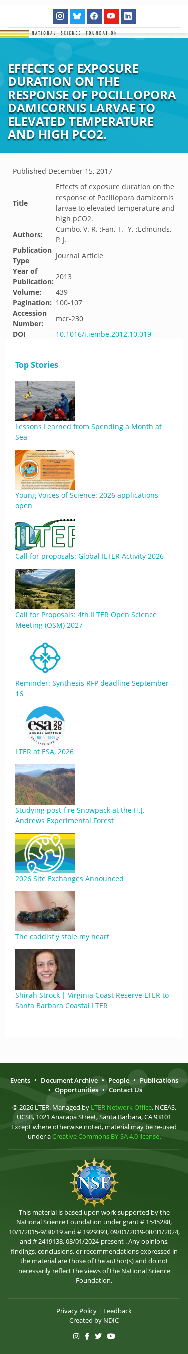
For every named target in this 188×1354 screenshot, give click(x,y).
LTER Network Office (121, 1107)
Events (20, 1080)
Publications (159, 1080)
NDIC (111, 1320)
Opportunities (76, 1089)
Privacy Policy (76, 1310)
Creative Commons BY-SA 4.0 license (105, 1136)
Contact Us (125, 1089)
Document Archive (69, 1080)
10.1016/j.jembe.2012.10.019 (103, 334)
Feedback (117, 1310)
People (118, 1080)
